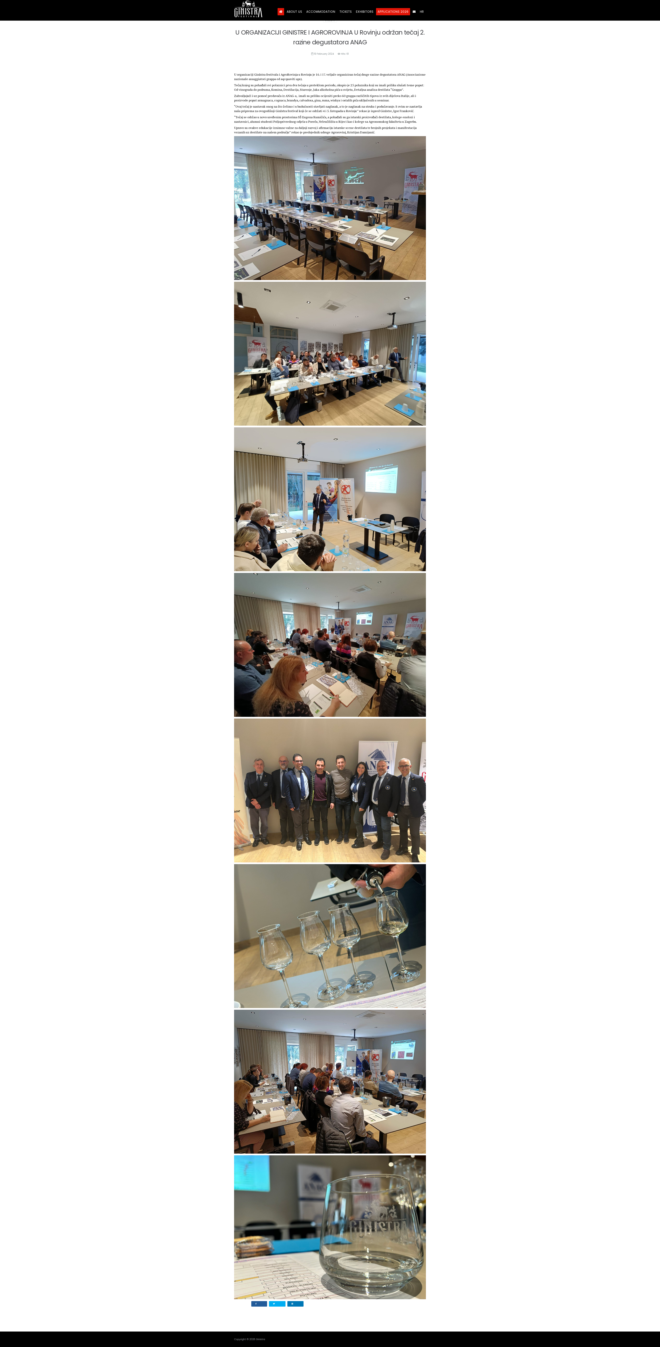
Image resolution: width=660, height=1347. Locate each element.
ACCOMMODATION (320, 12)
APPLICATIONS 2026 (393, 12)
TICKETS (345, 12)
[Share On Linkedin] (295, 1304)
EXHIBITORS (364, 12)
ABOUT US (294, 12)
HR (422, 12)
